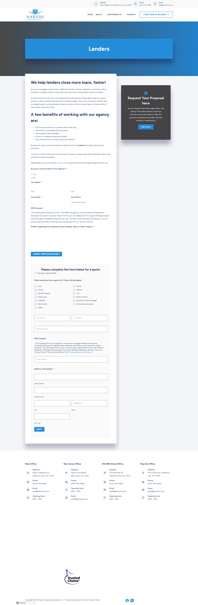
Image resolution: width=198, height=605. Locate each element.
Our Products (114, 14)
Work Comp (42, 304)
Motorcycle (42, 297)
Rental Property (44, 293)
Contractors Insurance (85, 304)
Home (90, 14)
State (73, 410)
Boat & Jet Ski (81, 297)
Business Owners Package (86, 300)
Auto (40, 286)
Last (72, 191)
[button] (145, 126)
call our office (63, 163)
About (99, 14)
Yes (34, 174)
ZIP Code (37, 423)
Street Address (39, 383)
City (35, 410)
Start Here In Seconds (154, 14)
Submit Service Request (46, 254)
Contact (131, 14)
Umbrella (41, 300)
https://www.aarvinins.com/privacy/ (78, 352)
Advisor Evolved (81, 600)
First (32, 191)
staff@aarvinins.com (166, 5)
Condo (40, 290)
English (22, 603)
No (34, 178)
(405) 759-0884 (145, 5)
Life (77, 293)
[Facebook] (127, 600)
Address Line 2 (39, 397)
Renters (79, 290)
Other (40, 308)
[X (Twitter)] (132, 600)
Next (39, 429)
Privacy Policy (94, 600)
